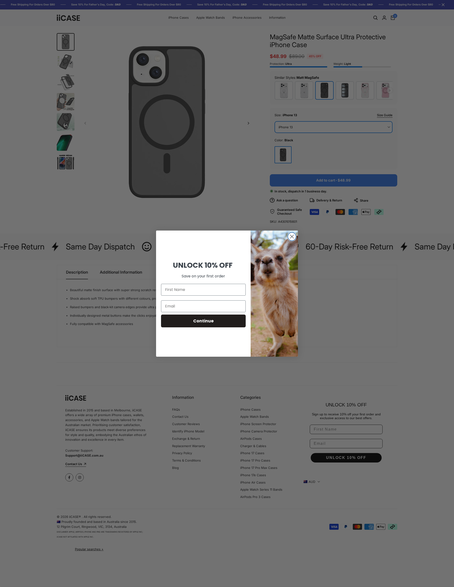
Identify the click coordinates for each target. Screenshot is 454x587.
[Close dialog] (292, 236)
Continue (203, 321)
